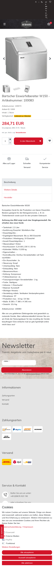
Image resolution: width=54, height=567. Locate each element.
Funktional (10, 543)
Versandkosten (21, 132)
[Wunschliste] (50, 2)
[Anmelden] (36, 2)
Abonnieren (26, 370)
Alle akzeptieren (27, 552)
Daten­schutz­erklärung (12, 527)
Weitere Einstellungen (11, 547)
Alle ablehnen (27, 563)
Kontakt (5, 404)
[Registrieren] (41, 2)
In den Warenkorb (27, 141)
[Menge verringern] (10, 143)
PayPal (9, 540)
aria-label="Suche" (46, 8)
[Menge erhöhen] (10, 139)
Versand (5, 400)
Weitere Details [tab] (10, 190)
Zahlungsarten (8, 395)
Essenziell (10, 532)
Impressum (28, 527)
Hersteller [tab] (8, 197)
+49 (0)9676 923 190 (19, 496)
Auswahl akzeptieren (27, 558)
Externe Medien (12, 536)
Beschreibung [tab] (9, 182)
